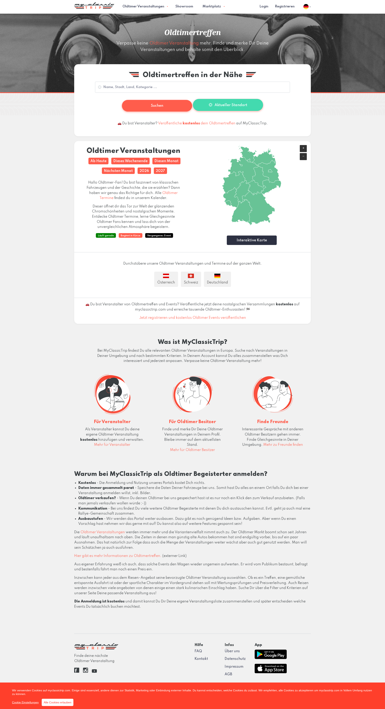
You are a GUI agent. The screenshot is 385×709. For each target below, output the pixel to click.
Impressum (234, 666)
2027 (160, 171)
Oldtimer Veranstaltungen (102, 532)
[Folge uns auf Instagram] (85, 671)
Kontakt (201, 659)
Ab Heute (98, 161)
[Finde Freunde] (272, 393)
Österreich (166, 282)
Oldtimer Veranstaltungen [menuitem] (143, 6)
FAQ (198, 651)
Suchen (157, 106)
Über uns (232, 651)
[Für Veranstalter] (112, 393)
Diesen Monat (166, 161)
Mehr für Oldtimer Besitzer (192, 450)
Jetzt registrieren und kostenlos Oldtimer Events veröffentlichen (192, 318)
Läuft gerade (106, 236)
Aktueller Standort (230, 105)
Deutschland (217, 282)
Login (263, 6)
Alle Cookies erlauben (57, 702)
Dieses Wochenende (130, 161)
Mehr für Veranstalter (112, 445)
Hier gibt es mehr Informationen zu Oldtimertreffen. (117, 556)
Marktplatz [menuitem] (212, 6)
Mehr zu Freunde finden (283, 445)
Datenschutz (235, 659)
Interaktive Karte (252, 240)
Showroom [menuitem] (184, 6)
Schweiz (191, 282)
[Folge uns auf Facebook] (76, 671)
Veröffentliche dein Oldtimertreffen (196, 123)
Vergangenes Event (159, 236)
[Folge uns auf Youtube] (94, 671)
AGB (228, 674)
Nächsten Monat (118, 171)
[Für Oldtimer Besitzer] (192, 393)
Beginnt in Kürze (130, 236)
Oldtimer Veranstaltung (174, 43)
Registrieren (285, 6)
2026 (144, 171)
